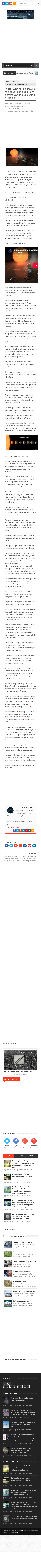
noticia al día (34, 73)
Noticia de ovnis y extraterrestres (17, 112)
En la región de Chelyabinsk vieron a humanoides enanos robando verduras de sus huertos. (23, 1164)
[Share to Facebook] (6, 1067)
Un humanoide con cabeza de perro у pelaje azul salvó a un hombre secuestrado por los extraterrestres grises (23, 1203)
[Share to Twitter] (9, 1067)
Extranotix (15, 827)
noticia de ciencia (25, 110)
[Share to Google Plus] (11, 1067)
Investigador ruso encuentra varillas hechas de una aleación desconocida (18, 1072)
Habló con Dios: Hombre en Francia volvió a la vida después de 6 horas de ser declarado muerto (22, 1190)
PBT (17, 1532)
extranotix (21, 1530)
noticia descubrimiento (15, 106)
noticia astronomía (12, 110)
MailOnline (28, 706)
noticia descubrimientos (13, 108)
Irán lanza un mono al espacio (24, 1291)
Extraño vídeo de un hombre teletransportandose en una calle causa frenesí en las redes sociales (23, 1412)
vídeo (14, 81)
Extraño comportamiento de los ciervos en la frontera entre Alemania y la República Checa (21, 1450)
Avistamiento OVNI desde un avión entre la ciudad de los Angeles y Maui (22, 1424)
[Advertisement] (20, 42)
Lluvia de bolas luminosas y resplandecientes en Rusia (22, 1176)
